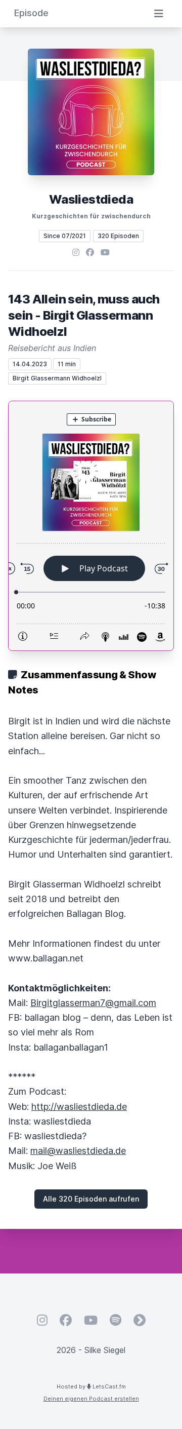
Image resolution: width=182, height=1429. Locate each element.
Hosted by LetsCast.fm (91, 1386)
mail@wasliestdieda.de (78, 1150)
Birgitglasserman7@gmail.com (93, 1002)
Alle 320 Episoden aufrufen (91, 1198)
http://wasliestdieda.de (79, 1106)
